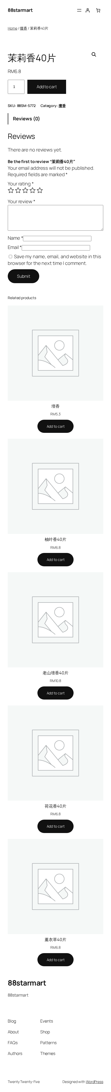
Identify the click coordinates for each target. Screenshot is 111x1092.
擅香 (23, 28)
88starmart (20, 10)
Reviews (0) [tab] (26, 118)
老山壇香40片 (55, 672)
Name (15, 238)
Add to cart (47, 86)
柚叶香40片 (55, 539)
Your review (21, 201)
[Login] (87, 10)
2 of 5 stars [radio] (18, 190)
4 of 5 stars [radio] (32, 190)
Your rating (21, 183)
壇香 (55, 406)
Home (12, 28)
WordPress (94, 1081)
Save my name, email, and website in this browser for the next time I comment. (54, 259)
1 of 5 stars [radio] (11, 190)
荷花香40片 (55, 806)
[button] (94, 54)
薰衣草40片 (55, 939)
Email (15, 247)
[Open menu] (79, 10)
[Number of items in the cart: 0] (98, 10)
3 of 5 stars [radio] (25, 190)
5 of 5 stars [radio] (40, 190)
